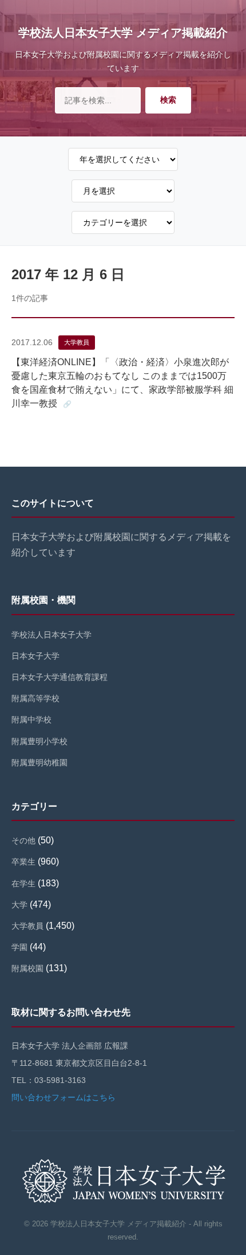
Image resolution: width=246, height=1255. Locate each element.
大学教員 (76, 342)
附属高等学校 (35, 698)
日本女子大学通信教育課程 (59, 677)
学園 (19, 947)
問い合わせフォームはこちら (63, 1097)
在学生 (23, 883)
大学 (19, 904)
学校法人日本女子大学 (51, 634)
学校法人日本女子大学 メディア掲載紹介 (123, 32)
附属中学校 (31, 719)
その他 (23, 840)
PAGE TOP (229, 1207)
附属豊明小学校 (39, 741)
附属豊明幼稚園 (39, 762)
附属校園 (27, 968)
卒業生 (23, 861)
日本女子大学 (35, 655)
